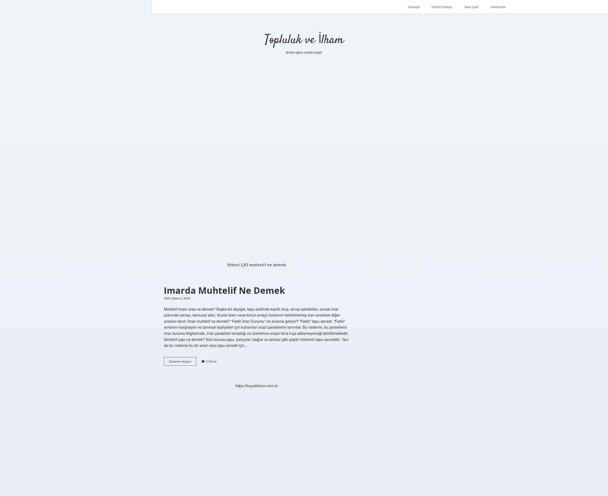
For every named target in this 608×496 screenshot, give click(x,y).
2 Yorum (211, 361)
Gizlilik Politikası (442, 7)
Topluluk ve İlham (304, 40)
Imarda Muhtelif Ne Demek (224, 290)
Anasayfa (414, 7)
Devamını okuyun (182, 362)
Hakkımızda (498, 7)
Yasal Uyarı (471, 7)
